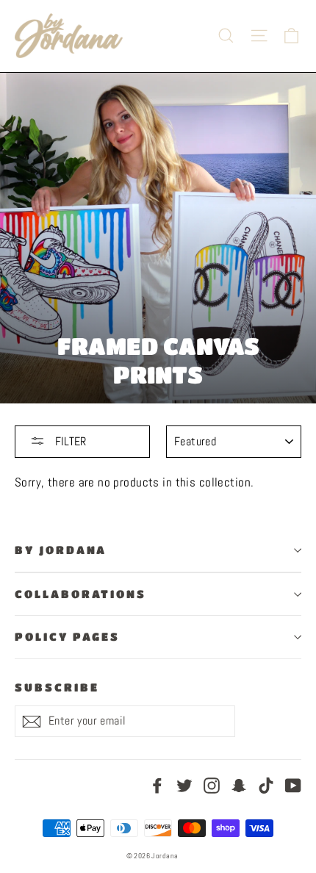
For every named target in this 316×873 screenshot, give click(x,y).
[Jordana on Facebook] (157, 784)
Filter (69, 441)
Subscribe (56, 687)
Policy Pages (67, 636)
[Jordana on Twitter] (184, 784)
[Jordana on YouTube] (293, 784)
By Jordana (61, 550)
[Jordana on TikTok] (266, 784)
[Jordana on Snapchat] (239, 784)
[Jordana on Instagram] (212, 784)
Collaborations (80, 594)
